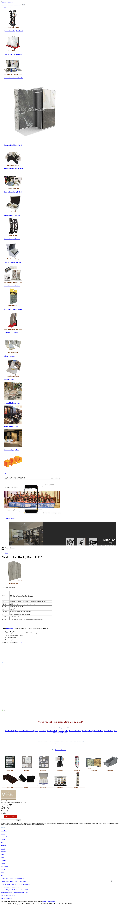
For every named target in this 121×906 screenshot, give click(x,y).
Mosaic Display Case (11, 426)
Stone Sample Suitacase (12, 215)
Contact (14, 5)
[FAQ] (13, 470)
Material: (3, 813)
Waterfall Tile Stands (11, 333)
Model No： (4, 802)
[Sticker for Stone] (13, 353)
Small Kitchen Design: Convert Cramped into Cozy (14, 892)
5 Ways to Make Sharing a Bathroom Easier (12, 878)
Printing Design (9, 379)
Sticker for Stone (9, 356)
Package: (3, 812)
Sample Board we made (23, 642)
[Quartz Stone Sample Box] (13, 259)
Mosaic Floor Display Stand (26, 731)
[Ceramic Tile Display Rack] (35, 142)
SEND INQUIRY (10, 816)
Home (6, 553)
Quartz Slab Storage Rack (13, 54)
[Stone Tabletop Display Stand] (13, 165)
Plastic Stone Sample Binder (13, 78)
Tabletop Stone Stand (40, 731)
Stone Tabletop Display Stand (14, 168)
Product (3, 8)
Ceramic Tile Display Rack (13, 145)
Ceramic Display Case (11, 450)
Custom (3, 5)
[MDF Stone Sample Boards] (13, 306)
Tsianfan (4, 831)
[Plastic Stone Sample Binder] (13, 74)
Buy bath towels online (7, 898)
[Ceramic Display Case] (13, 446)
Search (18, 5)
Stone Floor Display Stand (12, 731)
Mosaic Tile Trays (98, 731)
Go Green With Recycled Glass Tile (10, 887)
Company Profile (10, 518)
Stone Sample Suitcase (75, 731)
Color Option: (4, 809)
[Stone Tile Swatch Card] (13, 282)
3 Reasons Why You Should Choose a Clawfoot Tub (14, 890)
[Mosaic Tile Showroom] (13, 399)
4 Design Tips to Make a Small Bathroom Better (13, 881)
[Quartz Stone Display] (7, 2)
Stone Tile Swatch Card (12, 286)
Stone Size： (4, 804)
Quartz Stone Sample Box (12, 262)
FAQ (5, 473)
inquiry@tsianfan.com (48, 901)
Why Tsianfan (8, 5)
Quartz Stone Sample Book (13, 192)
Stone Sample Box (63, 731)
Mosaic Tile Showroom (12, 403)
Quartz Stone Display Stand (13, 31)
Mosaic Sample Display (12, 239)
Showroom (7, 8)
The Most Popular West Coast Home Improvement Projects (16, 884)
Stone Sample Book (52, 731)
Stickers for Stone (108, 731)
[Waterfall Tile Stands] (13, 329)
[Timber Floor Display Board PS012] (14, 584)
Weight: (3, 810)
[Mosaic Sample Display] (13, 235)
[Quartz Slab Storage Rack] (13, 51)
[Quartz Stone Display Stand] (13, 27)
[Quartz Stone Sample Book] (13, 188)
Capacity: (3, 807)
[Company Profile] (32, 515)
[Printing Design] (13, 376)
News (15, 8)
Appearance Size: (5, 806)
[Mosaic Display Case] (13, 423)
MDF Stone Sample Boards (13, 309)
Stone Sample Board (87, 731)
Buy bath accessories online (8, 895)
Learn (11, 8)
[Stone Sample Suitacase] (13, 212)
